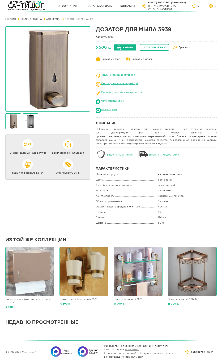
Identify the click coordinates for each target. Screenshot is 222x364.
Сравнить (184, 47)
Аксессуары (53, 19)
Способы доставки (142, 59)
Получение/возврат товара (118, 74)
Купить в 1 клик (154, 47)
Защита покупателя (120, 154)
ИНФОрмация (67, 6)
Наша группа (109, 109)
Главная (10, 19)
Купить (128, 47)
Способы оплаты (111, 59)
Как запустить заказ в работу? (119, 83)
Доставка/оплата (99, 6)
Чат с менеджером (112, 100)
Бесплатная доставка (164, 154)
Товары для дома (31, 19)
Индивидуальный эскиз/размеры (121, 92)
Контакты (127, 6)
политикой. (132, 349)
